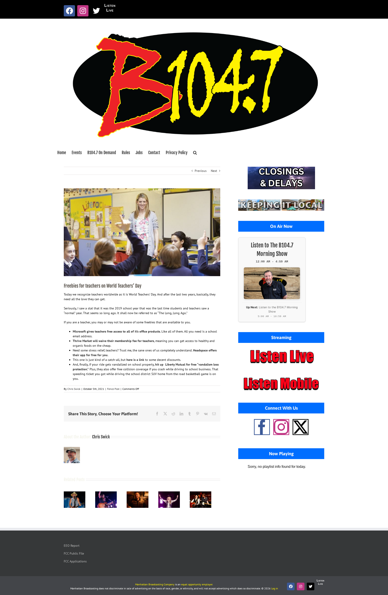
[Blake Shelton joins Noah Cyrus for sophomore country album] (142, 493)
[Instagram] (281, 427)
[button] (195, 152)
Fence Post (113, 389)
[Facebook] (262, 427)
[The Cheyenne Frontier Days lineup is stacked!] (208, 493)
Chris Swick (73, 389)
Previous (201, 171)
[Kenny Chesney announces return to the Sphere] (75, 493)
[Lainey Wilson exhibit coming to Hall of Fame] (175, 493)
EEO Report (71, 547)
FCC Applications (75, 563)
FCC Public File (74, 555)
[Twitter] (301, 427)
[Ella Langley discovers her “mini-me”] (108, 493)
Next (214, 171)
